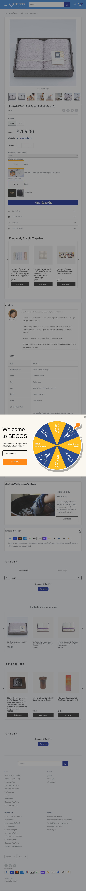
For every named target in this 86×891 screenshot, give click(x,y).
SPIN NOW (15, 462)
